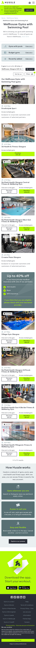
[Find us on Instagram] (18, 598)
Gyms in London (9, 601)
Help (27, 601)
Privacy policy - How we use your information (20, 625)
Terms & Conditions (27, 605)
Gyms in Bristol (9, 605)
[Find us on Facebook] (12, 598)
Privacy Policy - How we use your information (27, 612)
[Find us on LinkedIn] (21, 598)
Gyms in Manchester (9, 608)
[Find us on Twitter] (15, 598)
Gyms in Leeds (9, 615)
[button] (18, 102)
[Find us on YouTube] (24, 598)
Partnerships (27, 618)
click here (25, 36)
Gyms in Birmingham (9, 612)
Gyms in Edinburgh (9, 618)
